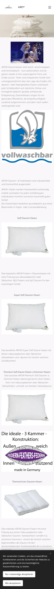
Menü (50, 7)
